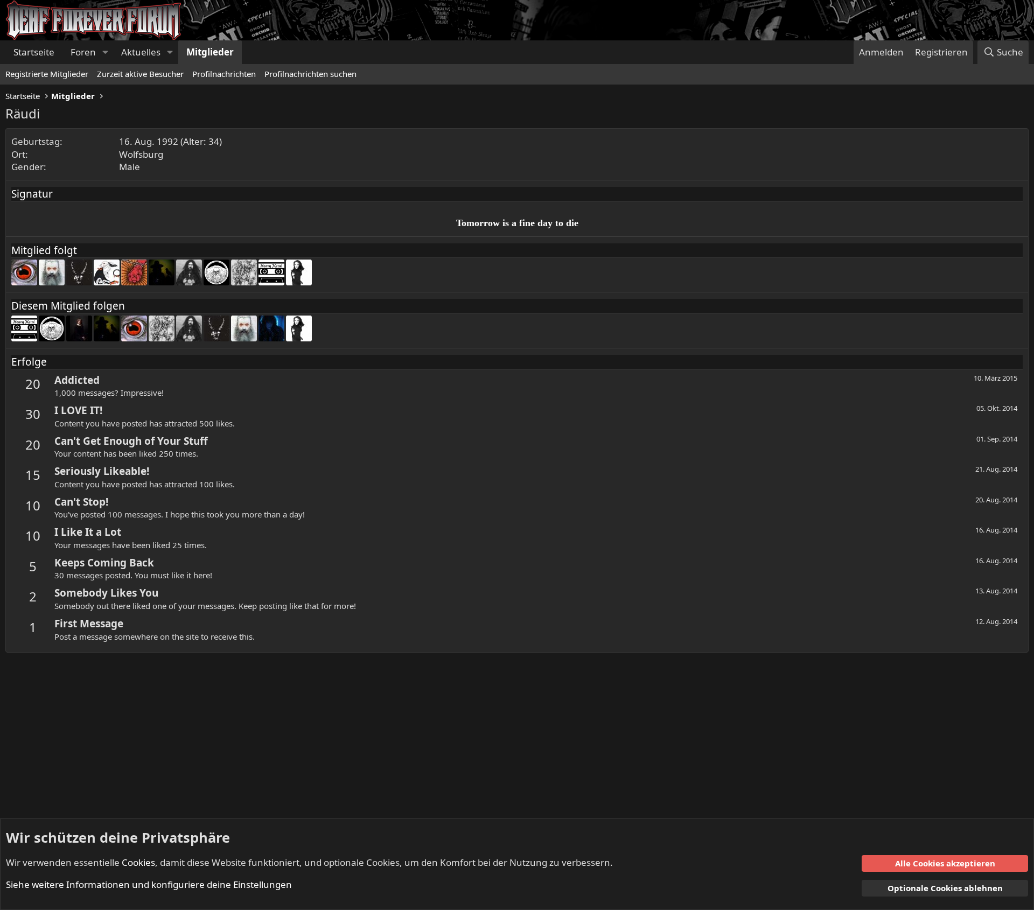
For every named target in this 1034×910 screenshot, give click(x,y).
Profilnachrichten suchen (310, 73)
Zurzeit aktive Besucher (140, 73)
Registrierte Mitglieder (46, 73)
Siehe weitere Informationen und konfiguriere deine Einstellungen (149, 884)
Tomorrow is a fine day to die (517, 223)
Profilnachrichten (224, 73)
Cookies (138, 862)
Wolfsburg (141, 154)
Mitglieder (210, 52)
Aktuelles (140, 52)
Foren (83, 52)
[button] (105, 52)
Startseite (33, 52)
